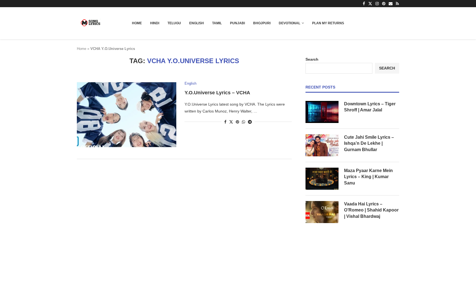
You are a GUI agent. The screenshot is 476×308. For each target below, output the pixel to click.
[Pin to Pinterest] (237, 122)
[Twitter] (370, 3)
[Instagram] (377, 3)
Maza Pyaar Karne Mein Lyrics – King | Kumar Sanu (368, 176)
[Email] (390, 3)
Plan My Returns (328, 23)
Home (137, 23)
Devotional (289, 23)
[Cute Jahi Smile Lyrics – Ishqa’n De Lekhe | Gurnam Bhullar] (322, 145)
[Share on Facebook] (225, 122)
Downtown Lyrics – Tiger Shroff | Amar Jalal (370, 106)
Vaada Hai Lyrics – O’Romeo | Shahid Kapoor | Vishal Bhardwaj (371, 210)
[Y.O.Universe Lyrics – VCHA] (126, 114)
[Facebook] (364, 3)
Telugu (174, 23)
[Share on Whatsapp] (243, 122)
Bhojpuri (262, 23)
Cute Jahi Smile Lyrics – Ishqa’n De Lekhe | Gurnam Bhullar (369, 143)
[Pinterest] (384, 3)
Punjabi (237, 23)
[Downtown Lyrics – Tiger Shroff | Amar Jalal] (322, 112)
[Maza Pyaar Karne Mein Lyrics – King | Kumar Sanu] (322, 179)
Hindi (154, 23)
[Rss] (397, 3)
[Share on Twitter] (231, 121)
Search (311, 59)
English (196, 23)
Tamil (217, 23)
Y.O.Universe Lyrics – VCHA (217, 92)
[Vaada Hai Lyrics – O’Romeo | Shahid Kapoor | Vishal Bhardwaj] (322, 212)
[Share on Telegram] (250, 122)
